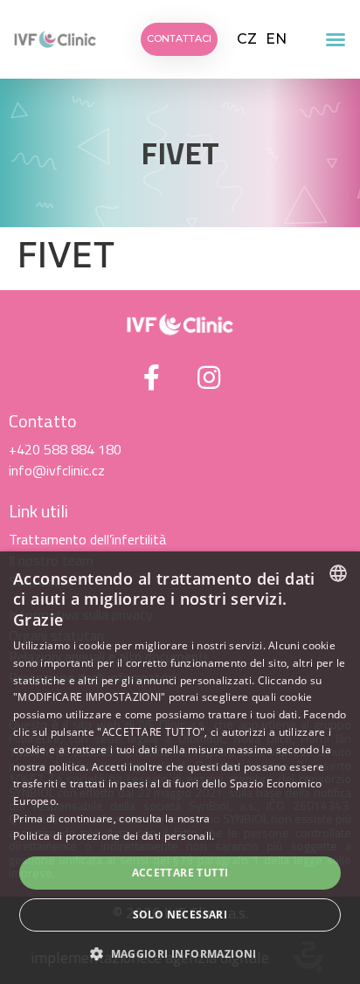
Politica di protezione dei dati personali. (114, 835)
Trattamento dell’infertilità (87, 539)
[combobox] (338, 573)
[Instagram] (209, 377)
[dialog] (180, 767)
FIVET (180, 153)
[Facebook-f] (152, 377)
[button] (335, 39)
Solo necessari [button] (180, 914)
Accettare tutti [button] (180, 872)
